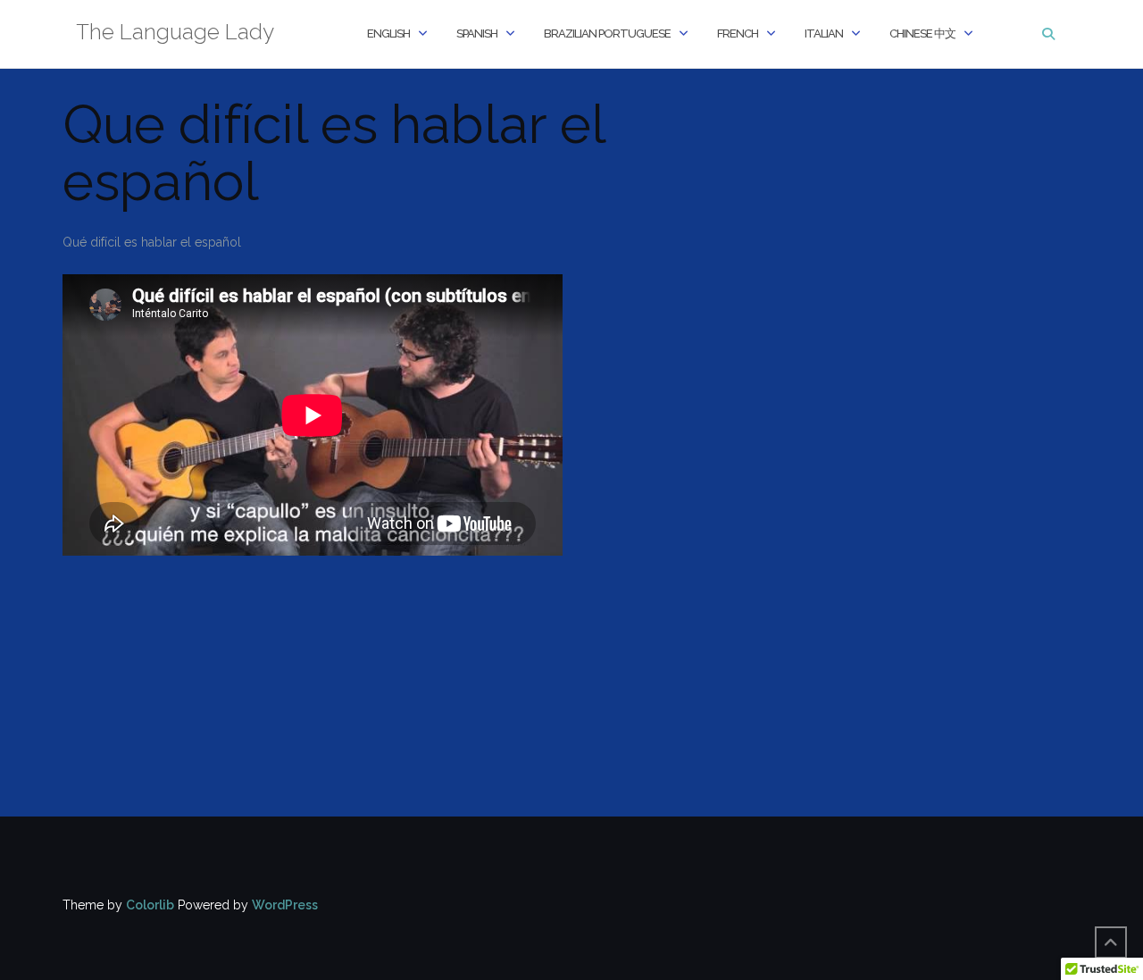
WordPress (285, 905)
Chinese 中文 (922, 33)
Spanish (476, 33)
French (737, 33)
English (388, 33)
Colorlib (150, 905)
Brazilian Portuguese (607, 33)
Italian (824, 33)
